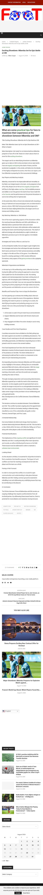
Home (3, 41)
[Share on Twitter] (24, 567)
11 (38, 845)
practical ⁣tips (23, 130)
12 (5, 849)
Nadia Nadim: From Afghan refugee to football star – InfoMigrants (28, 796)
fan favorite (6, 194)
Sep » (7, 860)
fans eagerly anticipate (29, 186)
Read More (26, 893)
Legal (24, 2)
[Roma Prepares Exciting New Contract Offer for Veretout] (21, 628)
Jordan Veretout (27, 41)
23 (27, 853)
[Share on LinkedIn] (28, 567)
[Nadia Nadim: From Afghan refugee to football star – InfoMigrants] (8, 798)
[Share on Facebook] (22, 567)
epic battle (17, 506)
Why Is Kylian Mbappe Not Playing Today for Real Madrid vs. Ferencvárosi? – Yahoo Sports (27, 809)
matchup (21, 189)
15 (21, 849)
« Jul (3, 860)
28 (16, 856)
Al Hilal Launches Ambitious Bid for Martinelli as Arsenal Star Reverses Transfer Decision (27, 756)
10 (32, 845)
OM (35, 510)
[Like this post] (20, 567)
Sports (19, 513)
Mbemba (28, 510)
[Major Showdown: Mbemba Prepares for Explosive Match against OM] (21, 665)
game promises (26, 258)
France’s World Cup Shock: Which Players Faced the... (21, 690)
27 (10, 856)
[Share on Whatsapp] (34, 567)
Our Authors (31, 2)
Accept (18, 893)
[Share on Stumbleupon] (32, 567)
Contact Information (14, 2)
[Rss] (38, 35)
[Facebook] (36, 35)
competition (7, 506)
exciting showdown (16, 156)
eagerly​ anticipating (14, 165)
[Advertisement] (22, 26)
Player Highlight (8, 513)
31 (32, 856)
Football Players (14, 41)
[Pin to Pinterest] (26, 567)
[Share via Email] (36, 567)
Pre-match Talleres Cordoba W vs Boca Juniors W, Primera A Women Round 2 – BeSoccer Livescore (28, 784)
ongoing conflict (22, 438)
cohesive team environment (10, 448)
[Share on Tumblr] (30, 567)
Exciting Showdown (30, 506)
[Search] (41, 35)
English (8, 711)
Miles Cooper (7, 575)
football (6, 510)
